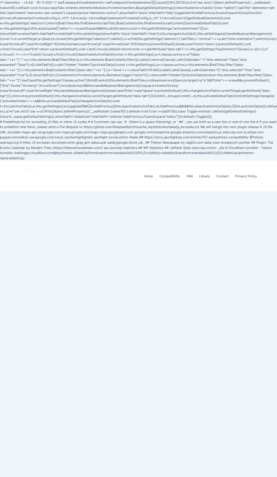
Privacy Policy (246, 176)
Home (148, 176)
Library (204, 176)
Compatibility (169, 176)
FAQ (190, 176)
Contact (222, 176)
